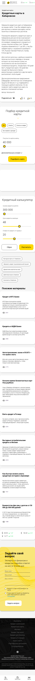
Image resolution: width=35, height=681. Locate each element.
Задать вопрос (13, 603)
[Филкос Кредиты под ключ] (11, 2)
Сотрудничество (18, 646)
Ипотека (17, 629)
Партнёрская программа (17, 643)
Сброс (9, 247)
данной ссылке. (20, 667)
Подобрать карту (17, 159)
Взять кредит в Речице (11, 414)
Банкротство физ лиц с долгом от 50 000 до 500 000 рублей (17, 506)
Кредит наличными (17, 624)
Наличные (17, 679)
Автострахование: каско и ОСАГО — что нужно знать (16, 353)
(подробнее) (11, 596)
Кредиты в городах (17, 638)
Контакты (17, 621)
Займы (6, 679)
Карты (29, 679)
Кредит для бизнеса (17, 635)
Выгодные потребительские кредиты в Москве (14, 441)
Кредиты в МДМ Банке (11, 326)
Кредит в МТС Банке (10, 297)
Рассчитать (26, 247)
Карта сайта (17, 641)
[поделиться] (13, 98)
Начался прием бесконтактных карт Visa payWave (17, 382)
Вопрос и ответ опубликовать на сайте (17, 589)
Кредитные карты (17, 627)
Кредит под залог (17, 632)
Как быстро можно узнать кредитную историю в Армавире (15, 475)
